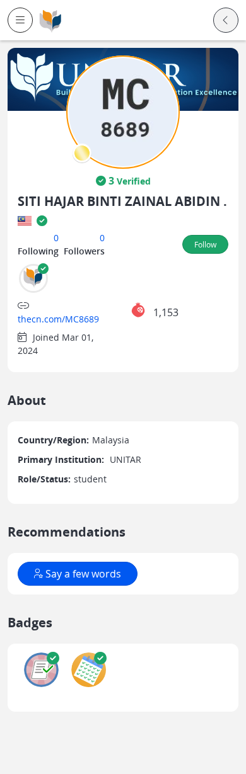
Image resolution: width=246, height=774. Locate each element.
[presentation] (82, 153)
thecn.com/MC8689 (58, 319)
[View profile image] (123, 111)
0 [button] (56, 238)
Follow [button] (205, 244)
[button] (20, 20)
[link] (50, 20)
